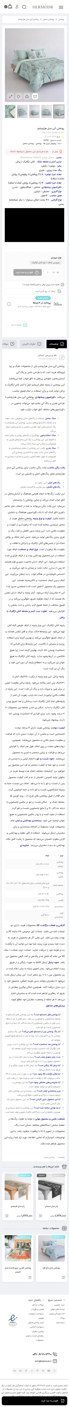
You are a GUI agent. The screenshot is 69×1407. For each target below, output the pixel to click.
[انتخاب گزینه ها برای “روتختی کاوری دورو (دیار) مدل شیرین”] (29, 1277)
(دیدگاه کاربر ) (50, 136)
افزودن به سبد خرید (24, 272)
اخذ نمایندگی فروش (57, 1313)
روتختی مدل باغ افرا (51, 1268)
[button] (6, 1216)
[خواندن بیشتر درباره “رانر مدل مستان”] (40, 1216)
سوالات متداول (38, 1305)
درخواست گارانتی (37, 1327)
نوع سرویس (56, 257)
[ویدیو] (19, 96)
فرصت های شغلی (58, 1309)
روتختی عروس (49, 1157)
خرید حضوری (59, 1305)
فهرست (59, 7)
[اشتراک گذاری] (27, 96)
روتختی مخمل (48, 19)
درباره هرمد (60, 1322)
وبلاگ (62, 1318)
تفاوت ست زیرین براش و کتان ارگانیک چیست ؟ (40, 284)
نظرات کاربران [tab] (29, 344)
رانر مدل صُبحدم (18, 1206)
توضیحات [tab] (54, 344)
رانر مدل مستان (51, 1206)
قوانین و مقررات (37, 1309)
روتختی (61, 19)
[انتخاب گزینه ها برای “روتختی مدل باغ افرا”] (63, 1277)
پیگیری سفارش (38, 1331)
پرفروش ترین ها (49, 143)
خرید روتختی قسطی (36, 1322)
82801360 (42, 1354)
